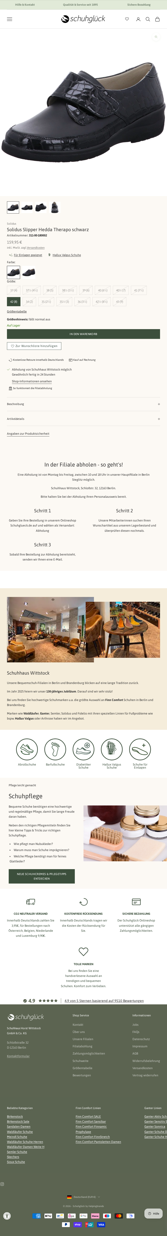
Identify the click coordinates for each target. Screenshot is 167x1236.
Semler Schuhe (17, 1152)
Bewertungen (82, 1075)
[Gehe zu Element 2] (27, 207)
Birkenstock (15, 1116)
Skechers (13, 1157)
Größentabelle (17, 311)
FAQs (135, 1032)
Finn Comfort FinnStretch (93, 1137)
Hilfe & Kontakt (25, 4)
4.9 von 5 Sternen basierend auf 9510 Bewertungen (104, 1001)
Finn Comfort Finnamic (91, 1126)
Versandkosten (36, 247)
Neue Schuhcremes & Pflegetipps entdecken (42, 876)
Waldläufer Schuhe (20, 1131)
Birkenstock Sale (18, 1121)
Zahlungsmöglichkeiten (89, 1053)
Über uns (79, 1032)
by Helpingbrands (94, 1206)
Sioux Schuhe (16, 1162)
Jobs (135, 1024)
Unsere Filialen (83, 1039)
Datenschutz (141, 1039)
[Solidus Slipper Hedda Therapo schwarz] (13, 272)
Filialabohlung (82, 1046)
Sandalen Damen (18, 1126)
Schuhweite (81, 1061)
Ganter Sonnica (154, 1126)
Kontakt (78, 1024)
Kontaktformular (18, 1056)
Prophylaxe (83, 1131)
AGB (135, 1053)
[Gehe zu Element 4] (55, 207)
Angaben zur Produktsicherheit (28, 433)
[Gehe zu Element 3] (41, 207)
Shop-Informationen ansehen (32, 381)
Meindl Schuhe (17, 1137)
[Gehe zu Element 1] (13, 207)
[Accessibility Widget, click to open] (7, 1216)
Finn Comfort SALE (88, 1116)
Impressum (139, 1046)
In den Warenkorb (83, 334)
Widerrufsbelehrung (146, 1061)
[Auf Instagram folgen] (2, 1184)
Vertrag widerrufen (145, 1075)
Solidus (11, 223)
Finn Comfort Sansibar (91, 1121)
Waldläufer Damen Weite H (25, 1147)
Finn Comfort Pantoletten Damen (98, 1142)
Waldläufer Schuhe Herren (25, 1142)
